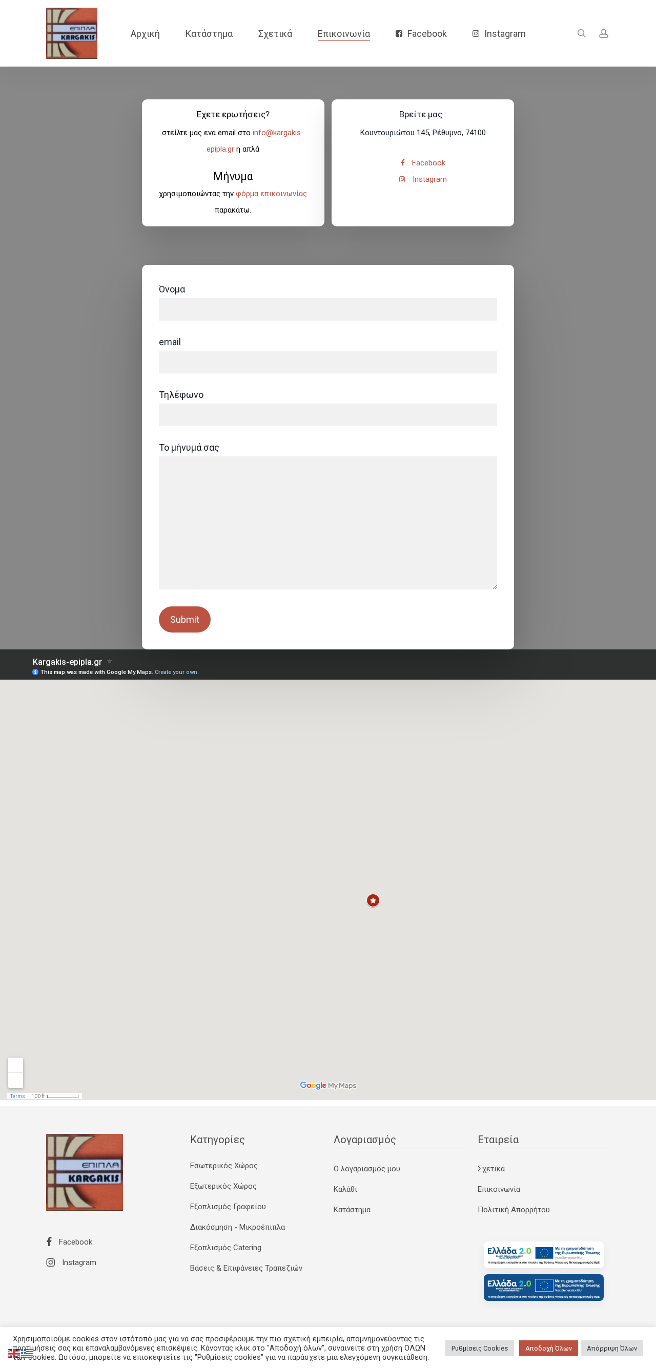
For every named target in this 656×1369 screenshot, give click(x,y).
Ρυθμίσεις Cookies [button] (480, 1348)
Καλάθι (345, 1189)
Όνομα (172, 289)
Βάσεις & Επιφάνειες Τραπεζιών (246, 1268)
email (170, 341)
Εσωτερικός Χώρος (224, 1165)
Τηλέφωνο (181, 394)
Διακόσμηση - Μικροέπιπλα (237, 1227)
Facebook (427, 162)
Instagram (429, 179)
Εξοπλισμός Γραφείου (228, 1206)
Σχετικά (491, 1168)
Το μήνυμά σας (189, 447)
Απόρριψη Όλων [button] (612, 1348)
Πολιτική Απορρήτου (514, 1209)
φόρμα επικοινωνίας (271, 193)
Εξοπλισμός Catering (225, 1247)
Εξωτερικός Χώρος (223, 1186)
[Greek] (27, 1353)
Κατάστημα (352, 1209)
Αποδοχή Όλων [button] (548, 1348)
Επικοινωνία (499, 1189)
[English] (14, 1353)
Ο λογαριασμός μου (367, 1168)
